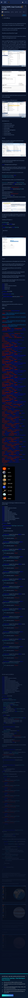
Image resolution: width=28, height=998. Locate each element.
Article (24, 15)
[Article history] (11, 12)
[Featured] (22, 7)
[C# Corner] (5, 2)
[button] (26, 2)
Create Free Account (8, 995)
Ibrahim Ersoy (7, 12)
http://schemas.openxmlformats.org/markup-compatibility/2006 (14, 325)
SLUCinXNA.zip (7, 18)
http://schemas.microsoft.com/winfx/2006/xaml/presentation (13, 313)
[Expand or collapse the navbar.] (2, 2)
